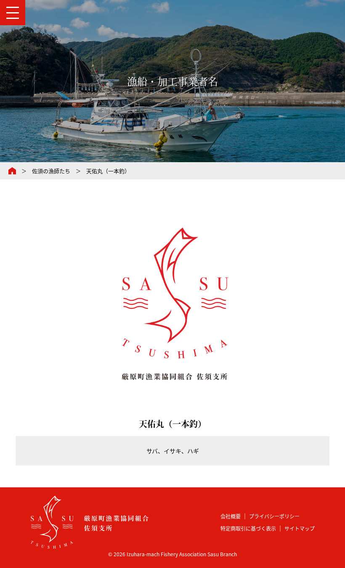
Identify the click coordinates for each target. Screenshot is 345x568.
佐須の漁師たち (51, 171)
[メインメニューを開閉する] (12, 12)
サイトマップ (299, 528)
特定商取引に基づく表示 (248, 528)
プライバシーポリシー (274, 516)
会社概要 (230, 516)
